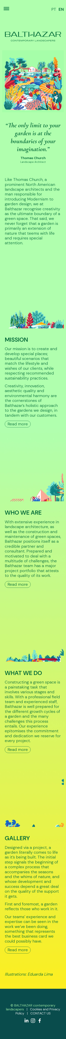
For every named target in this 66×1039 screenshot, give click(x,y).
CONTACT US (40, 1013)
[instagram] (33, 1020)
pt (53, 9)
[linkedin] (26, 1020)
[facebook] (39, 1020)
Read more (18, 424)
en (61, 9)
